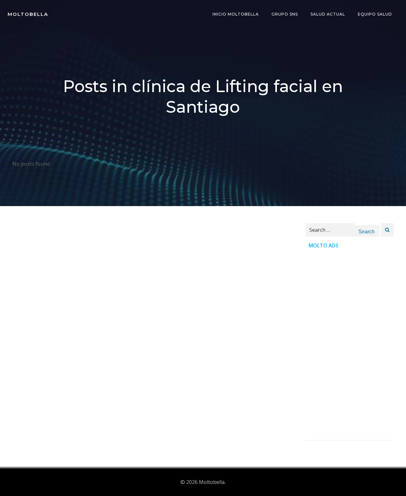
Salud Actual (328, 14)
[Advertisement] (349, 345)
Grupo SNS (285, 14)
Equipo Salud (375, 14)
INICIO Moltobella (236, 14)
